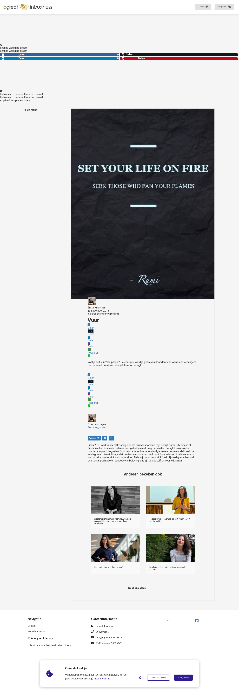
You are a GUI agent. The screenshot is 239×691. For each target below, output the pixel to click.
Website (92, 438)
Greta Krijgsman (97, 307)
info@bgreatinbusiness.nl (109, 637)
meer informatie (102, 678)
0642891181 (102, 631)
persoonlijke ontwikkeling (104, 313)
